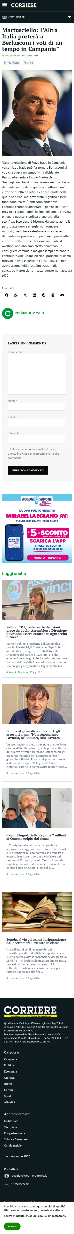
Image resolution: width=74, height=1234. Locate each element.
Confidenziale (13, 1145)
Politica (28, 62)
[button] (6, 295)
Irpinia (8, 1084)
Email (12, 417)
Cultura (9, 1090)
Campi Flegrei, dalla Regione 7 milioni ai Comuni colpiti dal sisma (36, 837)
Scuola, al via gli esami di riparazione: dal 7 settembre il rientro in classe (36, 941)
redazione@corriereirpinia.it (29, 1175)
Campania (10, 1059)
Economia (10, 1071)
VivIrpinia (10, 1127)
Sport (7, 1096)
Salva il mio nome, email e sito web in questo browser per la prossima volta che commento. (33, 453)
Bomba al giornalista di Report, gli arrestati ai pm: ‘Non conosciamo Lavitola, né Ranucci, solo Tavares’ (33, 734)
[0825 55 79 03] (6, 1184)
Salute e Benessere (16, 1139)
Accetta (12, 1226)
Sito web (13, 433)
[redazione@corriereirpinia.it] (6, 1175)
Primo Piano (12, 62)
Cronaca (9, 1077)
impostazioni (56, 1216)
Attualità (9, 1102)
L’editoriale (11, 1121)
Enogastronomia (14, 1133)
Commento (16, 352)
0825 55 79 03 (20, 1184)
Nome (12, 401)
